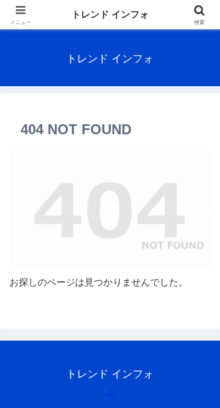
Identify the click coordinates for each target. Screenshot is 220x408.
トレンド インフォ (110, 14)
